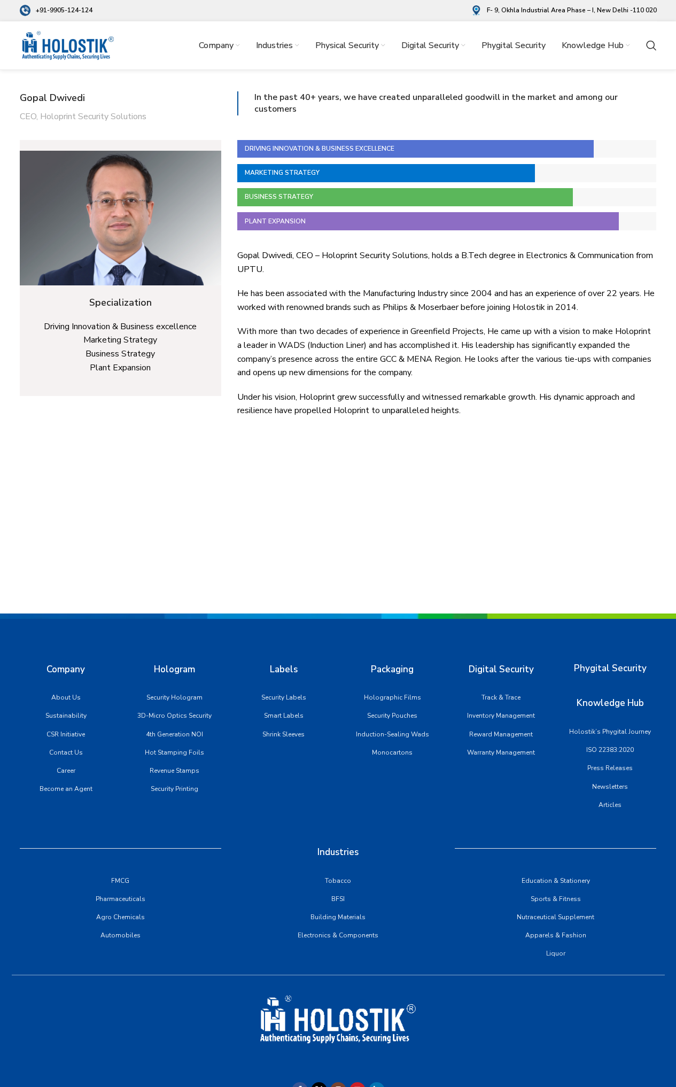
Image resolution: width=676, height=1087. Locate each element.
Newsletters (610, 786)
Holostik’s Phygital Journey (610, 731)
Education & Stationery (556, 880)
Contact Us (66, 752)
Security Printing (174, 789)
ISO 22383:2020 (610, 750)
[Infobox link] (56, 10)
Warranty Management (501, 752)
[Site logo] (68, 45)
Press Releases (610, 768)
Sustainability (66, 715)
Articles (610, 805)
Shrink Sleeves (283, 734)
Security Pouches (392, 715)
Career (66, 770)
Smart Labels (284, 715)
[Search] (651, 45)
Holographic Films (392, 697)
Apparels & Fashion (555, 935)
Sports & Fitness (556, 899)
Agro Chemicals (120, 917)
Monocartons (392, 752)
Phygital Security (610, 668)
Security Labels (283, 697)
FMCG (120, 880)
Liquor (555, 953)
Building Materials (338, 917)
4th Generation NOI (174, 734)
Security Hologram (174, 697)
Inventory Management (501, 715)
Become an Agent (66, 789)
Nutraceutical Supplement (555, 917)
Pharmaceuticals (120, 899)
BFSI (338, 899)
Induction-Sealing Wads (392, 734)
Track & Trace (500, 697)
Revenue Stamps (174, 770)
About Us (66, 697)
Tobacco (338, 880)
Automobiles (120, 935)
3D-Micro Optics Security (174, 715)
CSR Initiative (65, 734)
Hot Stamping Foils (174, 752)
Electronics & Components (338, 935)
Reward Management (501, 734)
